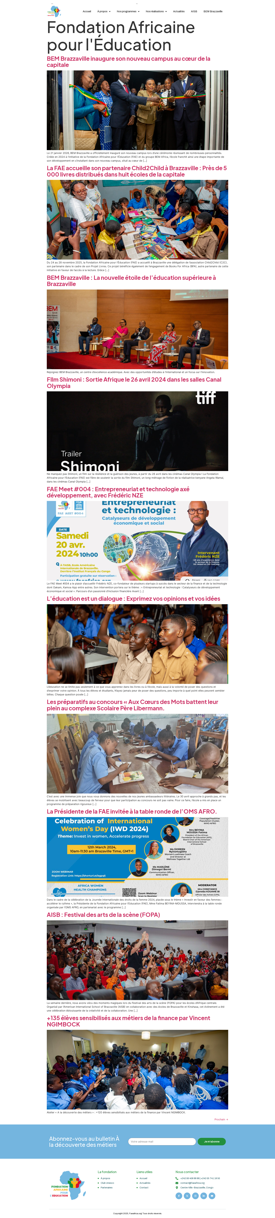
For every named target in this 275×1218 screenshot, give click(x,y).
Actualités (179, 11)
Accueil (87, 11)
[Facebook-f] (179, 1196)
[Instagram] (195, 1196)
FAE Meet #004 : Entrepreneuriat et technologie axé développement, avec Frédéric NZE (118, 492)
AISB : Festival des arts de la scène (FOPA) (103, 914)
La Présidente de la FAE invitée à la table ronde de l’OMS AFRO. (132, 811)
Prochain (221, 1119)
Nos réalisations (155, 11)
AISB (194, 11)
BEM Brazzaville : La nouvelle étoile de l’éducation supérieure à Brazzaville (131, 280)
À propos (102, 11)
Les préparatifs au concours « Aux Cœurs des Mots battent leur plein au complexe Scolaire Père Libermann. (132, 705)
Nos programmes (126, 11)
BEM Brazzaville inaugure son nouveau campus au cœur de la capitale (128, 61)
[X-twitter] (187, 1196)
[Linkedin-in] (203, 1196)
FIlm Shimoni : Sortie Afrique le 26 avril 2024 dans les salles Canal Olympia (134, 382)
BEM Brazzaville (213, 11)
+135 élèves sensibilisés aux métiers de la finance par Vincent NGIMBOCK (128, 1021)
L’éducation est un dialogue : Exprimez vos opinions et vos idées (133, 598)
